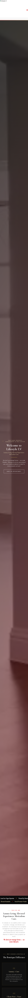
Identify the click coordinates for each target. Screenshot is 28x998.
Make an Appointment (14, 471)
